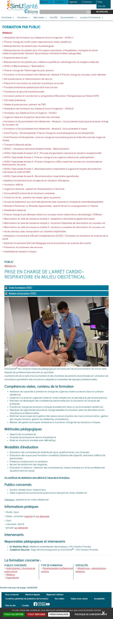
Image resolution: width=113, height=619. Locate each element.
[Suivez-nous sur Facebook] (35, 604)
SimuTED (54, 18)
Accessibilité (99, 599)
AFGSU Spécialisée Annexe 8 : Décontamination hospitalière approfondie (41, 176)
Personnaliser (59, 614)
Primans (59, 2)
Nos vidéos (59, 599)
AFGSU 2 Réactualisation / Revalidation (24, 66)
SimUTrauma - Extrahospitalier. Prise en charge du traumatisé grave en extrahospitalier (49, 133)
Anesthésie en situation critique (20, 252)
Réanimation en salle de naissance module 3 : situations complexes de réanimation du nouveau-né (54, 227)
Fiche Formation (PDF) (20, 288)
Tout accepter (13, 614)
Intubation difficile (13, 185)
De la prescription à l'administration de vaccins (28, 79)
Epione (44, 2)
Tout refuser (36, 614)
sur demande (42, 516)
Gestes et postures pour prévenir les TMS (25, 105)
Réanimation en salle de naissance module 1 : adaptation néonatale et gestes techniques (49, 219)
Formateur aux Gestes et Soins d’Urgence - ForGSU (30, 113)
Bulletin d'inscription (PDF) (22, 293)
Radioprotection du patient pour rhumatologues (29, 46)
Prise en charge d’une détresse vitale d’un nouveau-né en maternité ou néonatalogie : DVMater (53, 215)
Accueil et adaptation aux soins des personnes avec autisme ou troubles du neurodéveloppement (53, 202)
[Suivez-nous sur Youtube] (47, 604)
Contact (87, 2)
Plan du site (10, 606)
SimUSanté (6, 18)
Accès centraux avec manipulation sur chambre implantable (35, 232)
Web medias (38, 18)
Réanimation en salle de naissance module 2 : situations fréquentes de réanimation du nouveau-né (54, 223)
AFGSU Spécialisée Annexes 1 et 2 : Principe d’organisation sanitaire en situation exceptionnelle (52, 153)
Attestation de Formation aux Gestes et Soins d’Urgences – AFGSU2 (38, 109)
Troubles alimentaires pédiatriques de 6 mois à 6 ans (31, 87)
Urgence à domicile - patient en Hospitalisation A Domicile (34, 189)
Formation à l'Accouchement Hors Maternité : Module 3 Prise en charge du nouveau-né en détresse (55, 75)
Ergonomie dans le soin (16, 58)
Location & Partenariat (90, 18)
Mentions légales (32, 595)
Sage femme (12, 578)
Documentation (67, 18)
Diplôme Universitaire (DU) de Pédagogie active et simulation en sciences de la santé (47, 243)
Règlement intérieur (54, 595)
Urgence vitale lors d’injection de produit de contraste (32, 117)
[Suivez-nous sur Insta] (39, 604)
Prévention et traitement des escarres (23, 247)
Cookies (25, 606)
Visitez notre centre (79, 599)
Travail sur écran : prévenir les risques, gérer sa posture (32, 198)
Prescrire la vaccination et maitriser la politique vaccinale (33, 83)
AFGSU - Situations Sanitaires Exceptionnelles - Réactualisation (36, 149)
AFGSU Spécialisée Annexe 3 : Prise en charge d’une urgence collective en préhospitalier (49, 157)
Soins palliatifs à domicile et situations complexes (29, 193)
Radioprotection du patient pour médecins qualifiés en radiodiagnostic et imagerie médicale (51, 62)
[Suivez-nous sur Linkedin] (43, 604)
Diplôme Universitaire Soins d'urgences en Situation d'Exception (36, 181)
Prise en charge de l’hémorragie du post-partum (29, 70)
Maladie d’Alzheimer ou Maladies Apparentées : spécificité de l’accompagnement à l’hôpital (51, 206)
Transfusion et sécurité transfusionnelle (24, 92)
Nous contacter (12, 595)
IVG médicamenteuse (15, 100)
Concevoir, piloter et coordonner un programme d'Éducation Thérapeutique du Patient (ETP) (51, 96)
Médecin (10, 575)
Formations (22, 18)
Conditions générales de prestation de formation (26, 599)
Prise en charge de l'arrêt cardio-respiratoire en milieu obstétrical (37, 42)
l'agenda (28, 516)
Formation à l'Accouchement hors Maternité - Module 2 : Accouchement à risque (45, 129)
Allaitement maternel (15, 210)
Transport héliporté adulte (17, 145)
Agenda (73, 2)
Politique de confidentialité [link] (91, 615)
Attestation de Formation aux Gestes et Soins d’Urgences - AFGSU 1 (38, 38)
